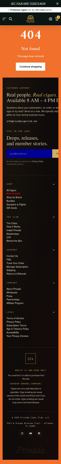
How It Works (13, 226)
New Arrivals (13, 193)
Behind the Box (14, 240)
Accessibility (13, 332)
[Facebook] (39, 433)
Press (9, 296)
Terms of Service (15, 318)
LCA (9, 237)
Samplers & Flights (16, 204)
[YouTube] (31, 433)
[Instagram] (22, 433)
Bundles (11, 200)
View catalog (4, 19)
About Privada (14, 288)
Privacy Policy (37, 161)
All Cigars (11, 190)
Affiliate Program (15, 303)
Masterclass (13, 233)
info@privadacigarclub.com (22, 121)
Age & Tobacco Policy (18, 328)
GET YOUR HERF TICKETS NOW (28, 3)
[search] (10, 19)
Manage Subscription (17, 266)
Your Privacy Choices (17, 336)
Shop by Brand (14, 197)
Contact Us (12, 256)
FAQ (9, 259)
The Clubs (12, 223)
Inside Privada (14, 230)
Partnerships (13, 299)
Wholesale (12, 292)
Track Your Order (15, 263)
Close (57, 3)
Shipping (11, 270)
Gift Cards (12, 207)
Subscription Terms (16, 325)
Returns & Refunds (16, 273)
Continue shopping (31, 66)
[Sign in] (50, 19)
